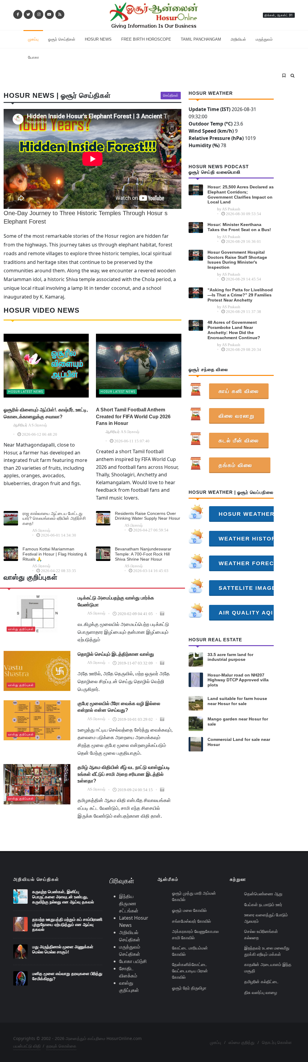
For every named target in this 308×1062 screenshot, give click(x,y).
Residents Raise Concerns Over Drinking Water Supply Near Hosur (147, 516)
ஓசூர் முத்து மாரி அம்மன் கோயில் (194, 896)
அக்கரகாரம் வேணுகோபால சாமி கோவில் (195, 934)
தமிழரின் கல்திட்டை (261, 981)
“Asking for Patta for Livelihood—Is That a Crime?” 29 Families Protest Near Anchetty (240, 294)
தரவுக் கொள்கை (61, 1046)
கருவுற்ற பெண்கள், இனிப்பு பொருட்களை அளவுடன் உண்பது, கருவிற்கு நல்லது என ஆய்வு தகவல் (63, 896)
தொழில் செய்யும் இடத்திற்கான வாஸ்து (116, 654)
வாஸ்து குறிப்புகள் (21, 629)
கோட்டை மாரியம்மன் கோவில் (190, 951)
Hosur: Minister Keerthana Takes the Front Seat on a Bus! (239, 227)
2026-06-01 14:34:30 (58, 535)
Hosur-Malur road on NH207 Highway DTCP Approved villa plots (238, 680)
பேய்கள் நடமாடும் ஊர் (263, 904)
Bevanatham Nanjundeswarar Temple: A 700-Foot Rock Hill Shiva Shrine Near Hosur (143, 554)
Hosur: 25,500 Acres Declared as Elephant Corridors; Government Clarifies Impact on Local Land (241, 194)
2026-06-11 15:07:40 (131, 441)
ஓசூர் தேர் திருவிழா (189, 988)
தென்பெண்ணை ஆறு (263, 893)
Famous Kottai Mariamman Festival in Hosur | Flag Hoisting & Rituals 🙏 (55, 554)
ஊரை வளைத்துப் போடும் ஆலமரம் (266, 918)
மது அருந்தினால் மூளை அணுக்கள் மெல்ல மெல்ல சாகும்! (62, 949)
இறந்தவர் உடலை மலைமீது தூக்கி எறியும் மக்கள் (266, 951)
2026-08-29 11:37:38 (243, 311)
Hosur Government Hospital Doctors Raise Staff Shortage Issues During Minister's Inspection (237, 260)
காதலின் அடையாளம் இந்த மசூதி (267, 967)
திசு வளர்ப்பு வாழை (260, 992)
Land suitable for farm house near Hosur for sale (237, 701)
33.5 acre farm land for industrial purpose (230, 657)
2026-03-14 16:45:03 (150, 570)
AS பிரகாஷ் (41, 530)
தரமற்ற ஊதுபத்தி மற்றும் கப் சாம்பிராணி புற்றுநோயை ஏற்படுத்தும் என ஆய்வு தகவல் (67, 924)
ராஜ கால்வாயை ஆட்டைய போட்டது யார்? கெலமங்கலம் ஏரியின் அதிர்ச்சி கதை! (54, 518)
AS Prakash (231, 209)
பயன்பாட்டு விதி (27, 1046)
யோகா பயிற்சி (133, 961)
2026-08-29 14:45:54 (243, 279)
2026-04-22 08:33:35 (58, 570)
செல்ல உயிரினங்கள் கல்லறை (261, 934)
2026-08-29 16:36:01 (243, 241)
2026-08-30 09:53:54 (243, 214)
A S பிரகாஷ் (37, 425)
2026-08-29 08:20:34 (243, 349)
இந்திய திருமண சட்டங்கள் (128, 903)
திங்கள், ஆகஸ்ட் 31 (278, 15)
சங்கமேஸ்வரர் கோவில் (191, 921)
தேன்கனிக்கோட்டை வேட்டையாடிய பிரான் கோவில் (190, 970)
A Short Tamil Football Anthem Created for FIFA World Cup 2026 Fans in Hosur (133, 416)
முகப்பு (215, 1042)
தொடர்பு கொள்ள (277, 1042)
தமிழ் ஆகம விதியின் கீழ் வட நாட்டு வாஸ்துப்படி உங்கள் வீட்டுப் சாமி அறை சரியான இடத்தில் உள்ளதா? (124, 774)
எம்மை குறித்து (241, 1042)
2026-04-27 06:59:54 (150, 530)
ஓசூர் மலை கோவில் (189, 910)
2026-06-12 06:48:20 (39, 434)
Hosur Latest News (25, 391)
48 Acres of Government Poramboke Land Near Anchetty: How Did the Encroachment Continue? (234, 330)
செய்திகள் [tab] (170, 95)
